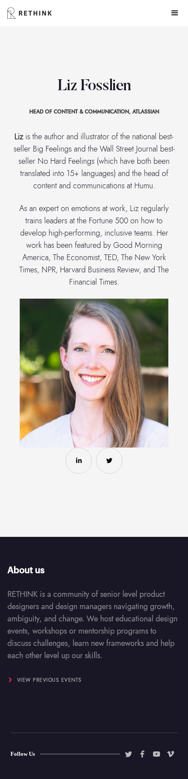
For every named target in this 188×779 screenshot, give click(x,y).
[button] (175, 13)
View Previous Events (49, 680)
